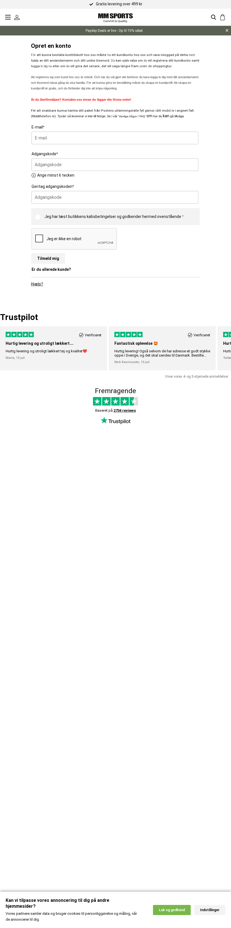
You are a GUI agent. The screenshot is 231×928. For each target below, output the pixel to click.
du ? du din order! (81, 99)
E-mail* (38, 127)
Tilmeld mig (48, 258)
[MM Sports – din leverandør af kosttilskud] (115, 17)
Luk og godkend (172, 910)
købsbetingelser (101, 216)
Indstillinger (209, 910)
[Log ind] (17, 17)
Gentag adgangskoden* (53, 186)
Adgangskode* (45, 154)
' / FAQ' (132, 116)
